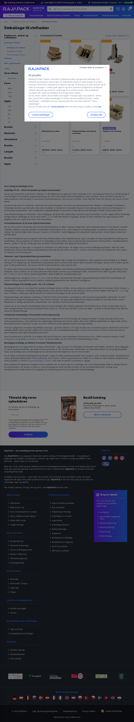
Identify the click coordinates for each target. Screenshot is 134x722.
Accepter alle (96, 114)
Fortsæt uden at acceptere (92, 67)
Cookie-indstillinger (41, 114)
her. (100, 106)
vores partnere (57, 106)
